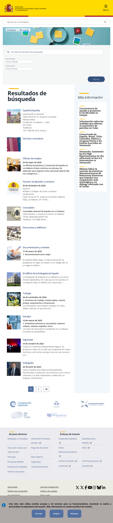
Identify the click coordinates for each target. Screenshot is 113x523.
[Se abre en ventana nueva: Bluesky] (99, 487)
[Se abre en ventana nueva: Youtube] (90, 487)
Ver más (38, 513)
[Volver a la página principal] (26, 8)
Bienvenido (24, 30)
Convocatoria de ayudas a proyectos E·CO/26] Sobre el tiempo (90, 112)
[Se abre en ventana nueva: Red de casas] (20, 415)
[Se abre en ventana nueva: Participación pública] (92, 404)
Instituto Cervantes (67, 461)
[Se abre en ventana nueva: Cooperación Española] (20, 404)
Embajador (28, 362)
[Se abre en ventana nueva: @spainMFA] (82, 487)
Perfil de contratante (16, 471)
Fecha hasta (10, 66)
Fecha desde (10, 59)
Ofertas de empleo (32, 158)
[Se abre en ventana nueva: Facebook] (86, 487)
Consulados (29, 207)
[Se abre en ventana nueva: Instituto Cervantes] (56, 404)
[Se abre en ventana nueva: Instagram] (94, 487)
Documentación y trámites (36, 247)
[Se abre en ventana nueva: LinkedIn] (103, 487)
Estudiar (27, 316)
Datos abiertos (37, 457)
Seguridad (28, 339)
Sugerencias (36, 462)
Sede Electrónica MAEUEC (88, 440)
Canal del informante (39, 466)
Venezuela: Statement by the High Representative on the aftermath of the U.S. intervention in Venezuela (91, 157)
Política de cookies (48, 491)
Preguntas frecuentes (40, 448)
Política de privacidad (17, 491)
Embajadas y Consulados (18, 438)
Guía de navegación (49, 487)
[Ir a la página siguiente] (46, 389)
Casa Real (86, 466)
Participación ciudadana (17, 466)
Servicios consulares (33, 138)
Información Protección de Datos (40, 440)
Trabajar (27, 293)
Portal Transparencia (90, 461)
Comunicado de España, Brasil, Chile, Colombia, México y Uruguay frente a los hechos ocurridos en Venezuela (90, 140)
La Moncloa (63, 466)
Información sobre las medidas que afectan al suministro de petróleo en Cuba (91, 124)
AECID (84, 448)
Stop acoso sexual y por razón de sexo (17, 450)
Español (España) (31, 110)
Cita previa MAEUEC (16, 462)
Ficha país (12, 457)
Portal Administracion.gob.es (68, 450)
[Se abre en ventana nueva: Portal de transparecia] (56, 415)
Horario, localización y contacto (38, 181)
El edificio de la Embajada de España (41, 273)
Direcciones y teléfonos (34, 227)
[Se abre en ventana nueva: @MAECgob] (77, 487)
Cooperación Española (68, 438)
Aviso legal (12, 487)
